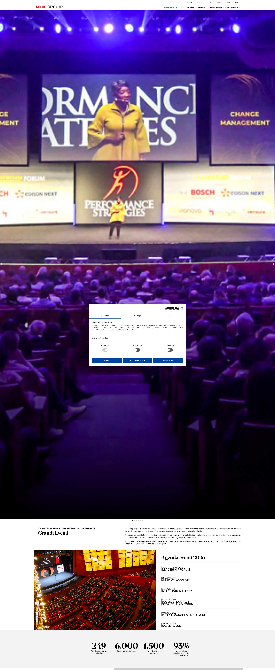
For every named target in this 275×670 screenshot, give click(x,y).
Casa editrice (231, 7)
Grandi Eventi (170, 7)
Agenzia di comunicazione (210, 7)
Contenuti (200, 2)
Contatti (228, 2)
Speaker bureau (187, 7)
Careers (218, 2)
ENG (236, 2)
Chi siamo (189, 2)
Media (210, 2)
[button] (1, 264)
